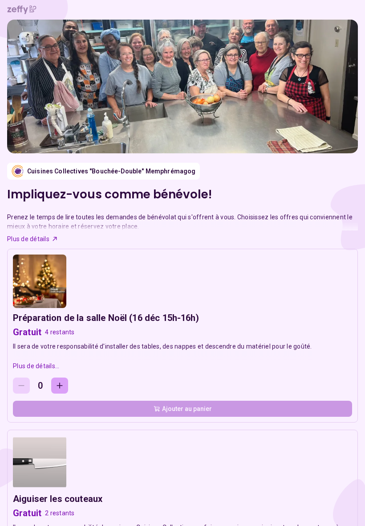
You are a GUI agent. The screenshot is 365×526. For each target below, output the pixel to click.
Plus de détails (28, 238)
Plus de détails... (36, 366)
